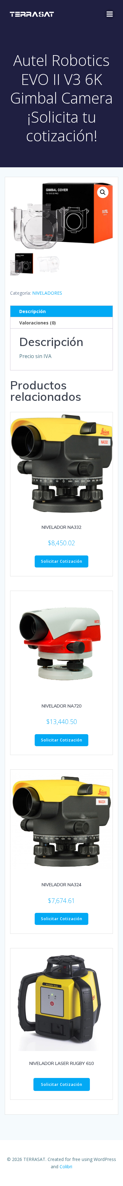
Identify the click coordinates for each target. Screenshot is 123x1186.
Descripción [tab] (32, 311)
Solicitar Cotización (61, 561)
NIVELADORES (47, 293)
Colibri (66, 1167)
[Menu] (109, 14)
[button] (102, 192)
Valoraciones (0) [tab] (37, 323)
